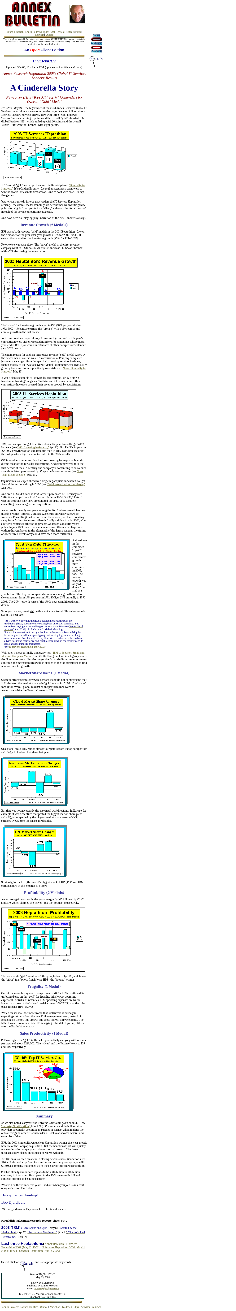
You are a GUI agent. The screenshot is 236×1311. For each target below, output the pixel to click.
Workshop (54, 1307)
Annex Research (15, 31)
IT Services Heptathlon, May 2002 (27, 646)
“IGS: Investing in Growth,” (33, 447)
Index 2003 (49, 31)
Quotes (49, 34)
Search (60, 31)
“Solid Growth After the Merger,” (66, 484)
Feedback (70, 31)
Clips (78, 31)
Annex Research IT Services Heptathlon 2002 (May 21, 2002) (39, 1245)
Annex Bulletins (33, 31)
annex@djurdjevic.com (47, 1288)
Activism (39, 34)
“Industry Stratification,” (16, 1126)
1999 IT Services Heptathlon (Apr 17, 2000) (35, 1251)
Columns (96, 1307)
